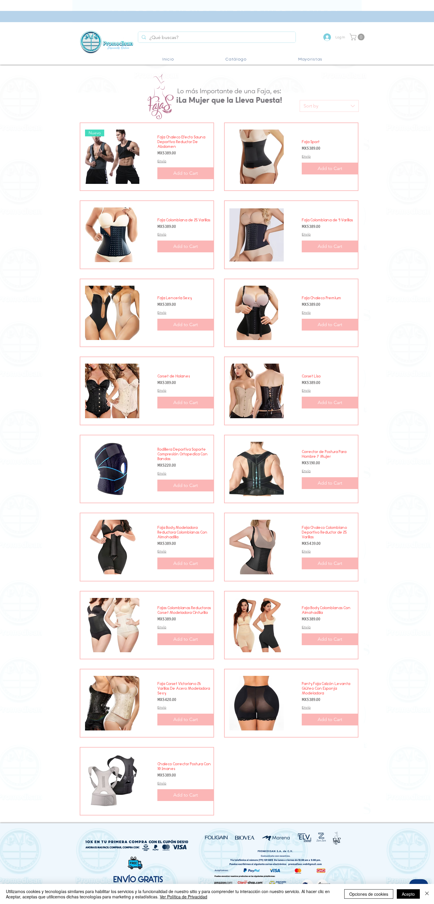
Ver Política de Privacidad (183, 897)
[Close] (426, 894)
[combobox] (329, 106)
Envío (161, 161)
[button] (358, 37)
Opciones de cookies (368, 894)
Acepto (408, 894)
